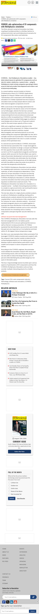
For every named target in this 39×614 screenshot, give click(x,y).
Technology (4, 281)
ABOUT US (5, 552)
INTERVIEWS (23, 552)
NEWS (4, 555)
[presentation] (3, 55)
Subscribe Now (20, 451)
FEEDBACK (5, 577)
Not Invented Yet (16, 494)
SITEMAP (5, 583)
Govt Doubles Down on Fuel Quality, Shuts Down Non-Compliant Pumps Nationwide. (19, 367)
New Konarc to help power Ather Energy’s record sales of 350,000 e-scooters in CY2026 (19, 360)
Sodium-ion (14, 485)
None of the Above (16, 491)
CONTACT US (6, 574)
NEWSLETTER (24, 567)
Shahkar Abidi (18, 305)
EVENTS (22, 549)
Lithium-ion (14, 482)
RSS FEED (5, 561)
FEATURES (5, 558)
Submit (12, 498)
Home (3, 17)
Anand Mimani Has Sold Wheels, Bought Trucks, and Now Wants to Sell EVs (23, 313)
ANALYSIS (22, 555)
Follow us (35, 17)
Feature (8, 17)
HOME (4, 549)
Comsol (7, 279)
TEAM (4, 580)
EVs (11, 279)
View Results (21, 498)
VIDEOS (22, 558)
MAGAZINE (23, 564)
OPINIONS (23, 561)
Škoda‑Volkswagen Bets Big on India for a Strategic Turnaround (24, 294)
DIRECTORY (23, 571)
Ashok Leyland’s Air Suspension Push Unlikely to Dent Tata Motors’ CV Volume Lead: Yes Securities (19, 380)
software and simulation (16, 281)
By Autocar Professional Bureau (10, 38)
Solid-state (14, 488)
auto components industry (21, 279)
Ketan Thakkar (18, 297)
